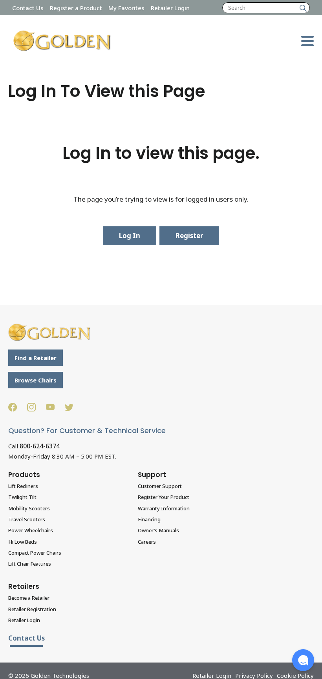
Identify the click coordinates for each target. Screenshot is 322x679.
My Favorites (126, 8)
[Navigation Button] (307, 40)
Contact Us (28, 8)
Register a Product (76, 8)
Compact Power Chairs (34, 552)
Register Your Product (163, 497)
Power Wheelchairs (30, 530)
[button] (303, 660)
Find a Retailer (36, 358)
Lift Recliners (23, 486)
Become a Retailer (28, 597)
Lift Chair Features (29, 563)
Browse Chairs (36, 380)
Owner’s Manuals (158, 530)
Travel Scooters (26, 519)
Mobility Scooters (29, 508)
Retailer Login (170, 8)
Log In (129, 235)
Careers (147, 541)
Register (189, 235)
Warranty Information (164, 508)
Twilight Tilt (22, 497)
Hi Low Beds (22, 541)
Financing (149, 519)
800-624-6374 (40, 446)
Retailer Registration (32, 609)
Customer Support (160, 486)
